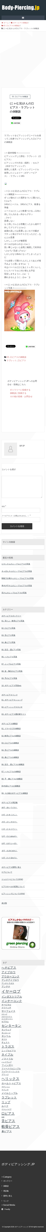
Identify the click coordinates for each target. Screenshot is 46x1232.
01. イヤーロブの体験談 (11, 729)
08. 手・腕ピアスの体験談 (12, 779)
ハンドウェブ (7, 1062)
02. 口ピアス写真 (8, 628)
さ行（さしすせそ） (10, 822)
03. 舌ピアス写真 (8, 635)
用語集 (6, 1191)
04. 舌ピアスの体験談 (10, 750)
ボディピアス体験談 (10, 724)
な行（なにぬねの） (10, 836)
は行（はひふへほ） (10, 843)
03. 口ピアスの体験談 (16, 357)
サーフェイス (8, 1011)
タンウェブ (6, 1030)
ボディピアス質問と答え (11, 867)
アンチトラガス (8, 983)
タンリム (6, 1036)
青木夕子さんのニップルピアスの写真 (17, 586)
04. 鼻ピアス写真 (8, 642)
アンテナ (6, 986)
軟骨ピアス (11, 1126)
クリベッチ (6, 1008)
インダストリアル (12, 996)
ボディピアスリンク (10, 695)
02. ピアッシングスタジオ (12, 707)
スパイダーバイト (7, 1019)
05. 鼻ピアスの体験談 (10, 757)
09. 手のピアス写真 (9, 678)
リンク (6, 1201)
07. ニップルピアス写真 (11, 664)
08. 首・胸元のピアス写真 (12, 671)
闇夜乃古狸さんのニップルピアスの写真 (18, 578)
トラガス (8, 1046)
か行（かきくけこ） (10, 815)
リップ (6, 1102)
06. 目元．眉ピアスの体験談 (13, 764)
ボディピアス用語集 (10, 803)
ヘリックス (10, 1079)
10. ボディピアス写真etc (11, 685)
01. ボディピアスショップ (12, 700)
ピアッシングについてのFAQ (13, 894)
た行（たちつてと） (10, 829)
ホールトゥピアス (11, 1083)
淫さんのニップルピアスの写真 (14, 593)
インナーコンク (12, 1000)
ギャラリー (7, 1181)
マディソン (6, 1087)
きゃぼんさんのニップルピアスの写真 (17, 571)
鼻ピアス (7, 1131)
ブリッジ (5, 1074)
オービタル (6, 1005)
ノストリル (7, 1058)
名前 (3, 506)
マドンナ (5, 1090)
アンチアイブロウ (10, 980)
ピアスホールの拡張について (13, 886)
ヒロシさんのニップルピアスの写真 (16, 564)
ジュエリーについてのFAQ (12, 879)
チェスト (6, 1042)
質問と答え (7, 1196)
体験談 (6, 1186)
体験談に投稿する (18, 393)
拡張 (3, 1117)
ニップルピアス (9, 1050)
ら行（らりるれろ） (10, 858)
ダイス (4, 1039)
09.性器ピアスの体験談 (11, 786)
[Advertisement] (23, 56)
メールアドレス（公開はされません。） (15, 516)
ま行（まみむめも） (10, 851)
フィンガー (7, 1065)
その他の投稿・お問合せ (21, 396)
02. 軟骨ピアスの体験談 (11, 736)
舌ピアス (8, 1121)
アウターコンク (10, 976)
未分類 (4, 903)
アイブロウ (9, 972)
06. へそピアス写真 (9, 657)
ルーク (5, 1106)
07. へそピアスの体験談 (11, 772)
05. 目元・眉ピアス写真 (11, 650)
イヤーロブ (11, 991)
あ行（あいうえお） (10, 807)
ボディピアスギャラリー (11, 616)
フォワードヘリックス (10, 1072)
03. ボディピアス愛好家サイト (14, 714)
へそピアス (9, 967)
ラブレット (12, 360)
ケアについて (7, 872)
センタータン (11, 1025)
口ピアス (22, 360)
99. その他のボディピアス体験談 (15, 793)
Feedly (7, 1209)
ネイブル (7, 1054)
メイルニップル (10, 1093)
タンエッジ (6, 1033)
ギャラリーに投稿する (20, 390)
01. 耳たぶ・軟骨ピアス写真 (13, 621)
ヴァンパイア (7, 1109)
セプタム (5, 1022)
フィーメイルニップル (11, 1069)
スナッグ (4, 1014)
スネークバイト (7, 1016)
